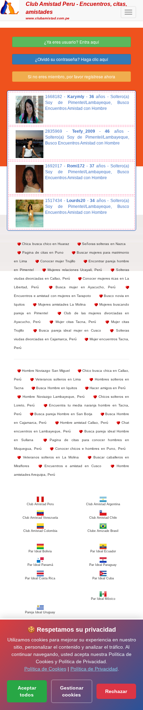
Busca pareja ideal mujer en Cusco (69, 330)
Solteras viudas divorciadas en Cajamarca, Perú (71, 334)
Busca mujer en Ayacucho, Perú (84, 287)
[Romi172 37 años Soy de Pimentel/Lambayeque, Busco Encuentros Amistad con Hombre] (29, 179)
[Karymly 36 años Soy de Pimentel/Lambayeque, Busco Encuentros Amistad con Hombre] (29, 109)
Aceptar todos (27, 691)
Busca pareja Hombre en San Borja (63, 414)
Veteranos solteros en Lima (57, 379)
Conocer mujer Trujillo (57, 261)
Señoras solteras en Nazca (103, 244)
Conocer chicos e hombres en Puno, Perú (89, 448)
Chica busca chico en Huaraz (45, 244)
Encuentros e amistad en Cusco (71, 466)
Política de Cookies (45, 669)
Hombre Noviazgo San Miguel (45, 370)
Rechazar (116, 691)
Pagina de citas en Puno (42, 252)
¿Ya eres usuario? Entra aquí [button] (71, 42)
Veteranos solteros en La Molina (50, 457)
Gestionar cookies (71, 691)
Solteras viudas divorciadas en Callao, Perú (71, 274)
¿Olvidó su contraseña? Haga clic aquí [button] (71, 59)
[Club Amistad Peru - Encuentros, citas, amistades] (9, 6)
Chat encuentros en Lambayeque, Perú (71, 427)
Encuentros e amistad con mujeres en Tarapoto (52, 296)
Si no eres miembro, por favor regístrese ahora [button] (71, 76)
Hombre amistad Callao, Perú (83, 422)
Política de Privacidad (94, 669)
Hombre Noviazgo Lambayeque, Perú (53, 396)
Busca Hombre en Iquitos (56, 388)
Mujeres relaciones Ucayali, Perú (74, 270)
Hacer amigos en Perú (107, 388)
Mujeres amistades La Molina (61, 304)
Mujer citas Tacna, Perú (74, 322)
